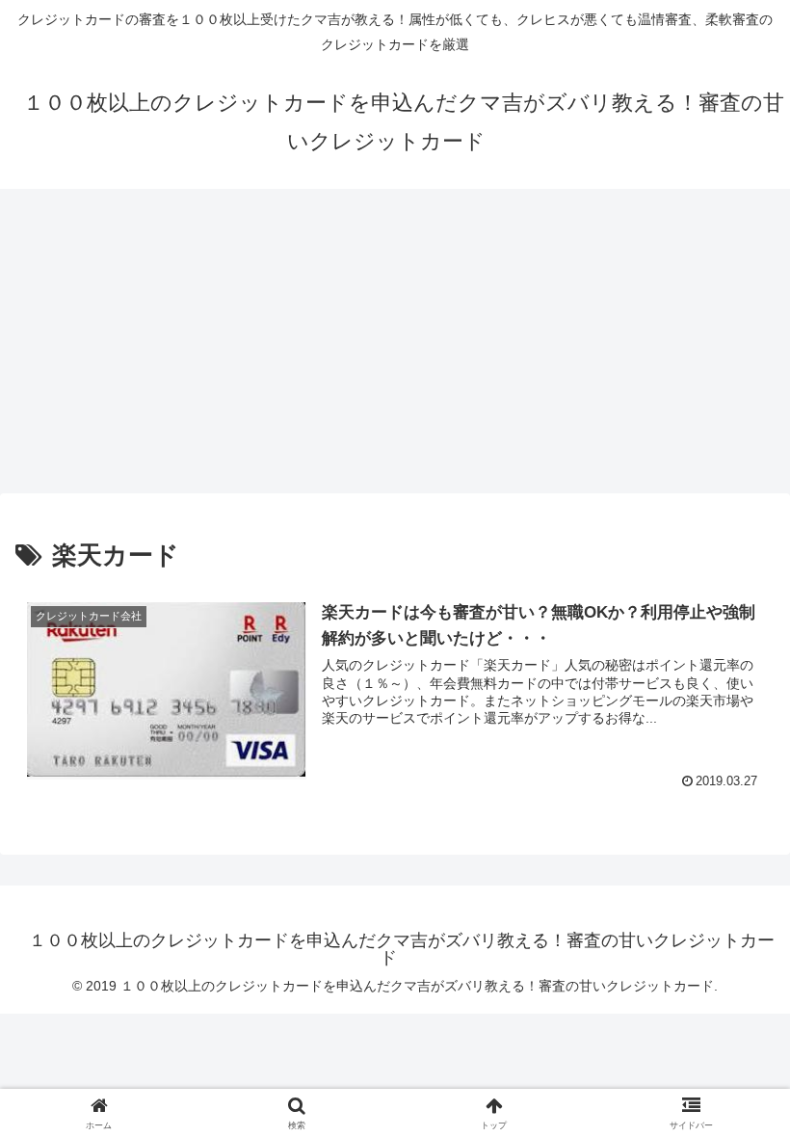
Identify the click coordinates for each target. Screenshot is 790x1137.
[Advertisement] (395, 347)
